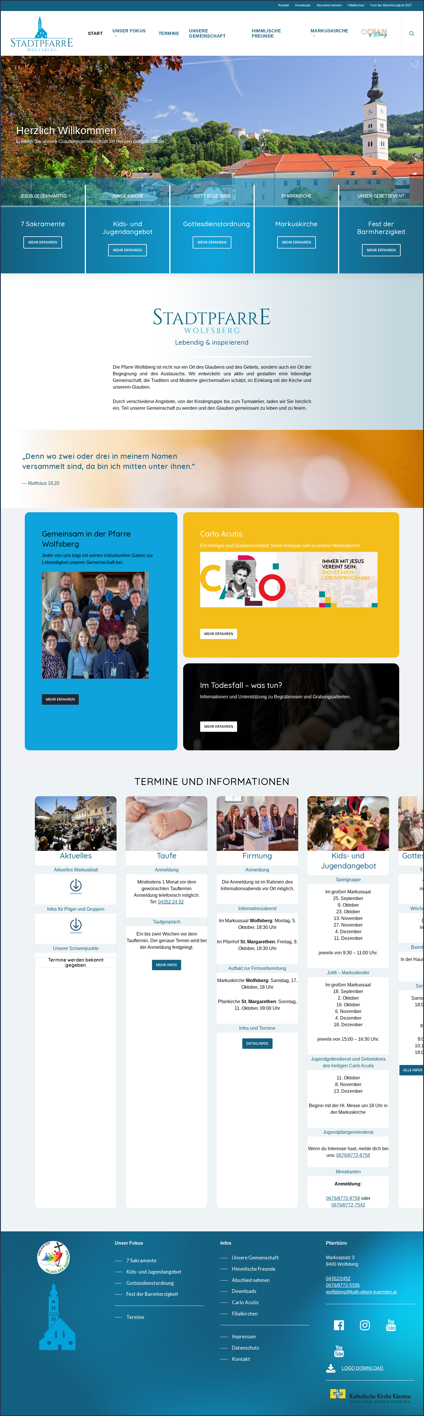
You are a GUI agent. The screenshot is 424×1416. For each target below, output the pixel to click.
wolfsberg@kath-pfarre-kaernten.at (361, 1291)
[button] (42, 242)
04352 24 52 (171, 901)
